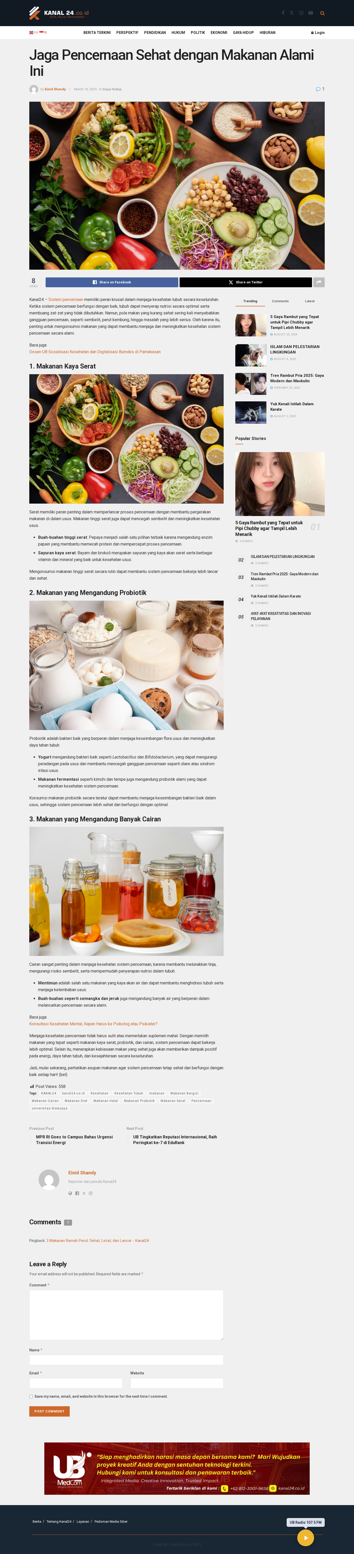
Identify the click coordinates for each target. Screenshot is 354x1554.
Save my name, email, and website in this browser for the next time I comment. (101, 1396)
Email (35, 1373)
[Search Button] (322, 13)
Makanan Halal (106, 1101)
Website (137, 1373)
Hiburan (267, 33)
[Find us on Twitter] (291, 13)
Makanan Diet (76, 1101)
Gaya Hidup (243, 33)
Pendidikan (155, 33)
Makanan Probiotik (139, 1101)
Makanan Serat (173, 1101)
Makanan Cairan (45, 1101)
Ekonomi (219, 33)
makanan (157, 1093)
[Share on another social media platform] (319, 282)
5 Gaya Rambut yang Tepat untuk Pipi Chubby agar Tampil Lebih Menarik (294, 322)
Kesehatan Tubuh (129, 1093)
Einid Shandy (55, 89)
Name (36, 1349)
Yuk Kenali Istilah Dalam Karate (276, 596)
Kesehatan (100, 1093)
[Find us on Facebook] (283, 13)
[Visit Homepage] (58, 13)
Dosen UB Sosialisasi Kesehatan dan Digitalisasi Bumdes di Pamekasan (95, 351)
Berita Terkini (97, 33)
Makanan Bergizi (185, 1093)
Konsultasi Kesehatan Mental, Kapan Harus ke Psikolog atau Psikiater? (93, 1023)
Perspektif (127, 33)
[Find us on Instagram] (301, 13)
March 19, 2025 (85, 89)
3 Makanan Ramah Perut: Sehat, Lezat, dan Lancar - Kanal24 (97, 1240)
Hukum (178, 33)
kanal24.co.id (73, 1093)
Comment (39, 1285)
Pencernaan (201, 1101)
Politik (198, 33)
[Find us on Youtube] (310, 13)
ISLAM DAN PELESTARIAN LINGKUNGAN (283, 557)
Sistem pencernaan (65, 299)
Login (319, 33)
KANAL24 (48, 1093)
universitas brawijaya (50, 1108)
